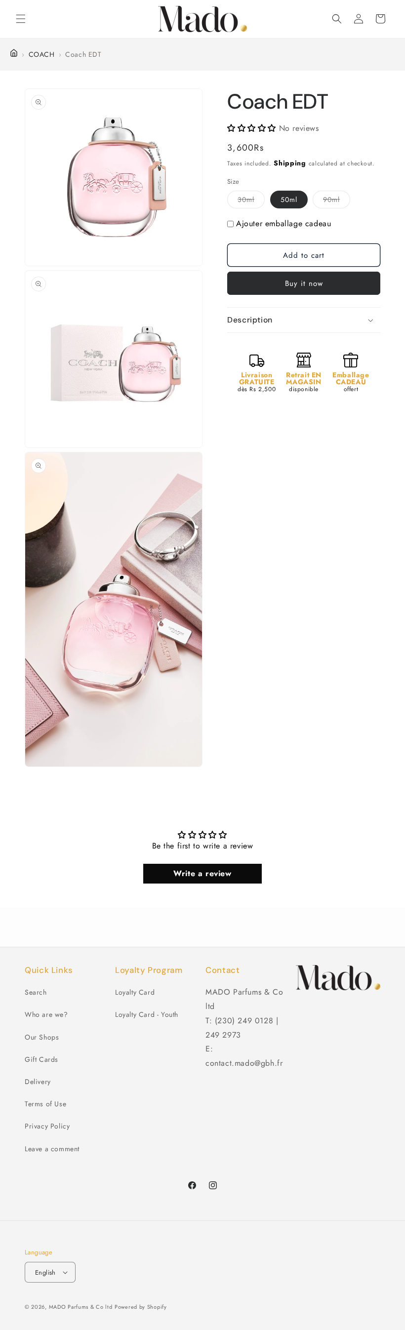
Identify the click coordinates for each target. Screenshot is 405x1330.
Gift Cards (41, 1059)
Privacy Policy (47, 1126)
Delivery (38, 1082)
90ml (336, 201)
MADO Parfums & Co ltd (81, 1307)
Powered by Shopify (141, 1307)
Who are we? (46, 1014)
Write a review (202, 873)
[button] (21, 19)
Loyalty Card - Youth (146, 1014)
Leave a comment (52, 1149)
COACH (42, 54)
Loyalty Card (135, 992)
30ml (251, 201)
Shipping (290, 163)
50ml (289, 199)
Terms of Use (45, 1104)
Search (36, 992)
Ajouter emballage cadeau (283, 223)
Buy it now (304, 283)
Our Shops (42, 1037)
